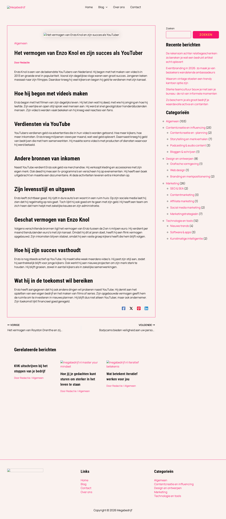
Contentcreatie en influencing (185, 127)
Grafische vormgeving (184, 164)
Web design (177, 170)
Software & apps (180, 232)
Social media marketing (185, 207)
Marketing (172, 183)
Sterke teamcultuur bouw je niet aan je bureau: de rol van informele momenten (191, 91)
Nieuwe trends (179, 226)
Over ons (86, 492)
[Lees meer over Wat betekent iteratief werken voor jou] (127, 364)
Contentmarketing (182, 195)
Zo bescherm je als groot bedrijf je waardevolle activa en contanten (187, 102)
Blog (83, 484)
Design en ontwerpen (180, 159)
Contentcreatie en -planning (188, 133)
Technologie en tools (179, 221)
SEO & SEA (177, 188)
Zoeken (170, 28)
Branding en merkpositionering (190, 176)
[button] (106, 7)
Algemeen (20, 43)
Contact (86, 488)
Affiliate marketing (182, 201)
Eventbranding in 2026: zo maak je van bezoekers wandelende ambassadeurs (190, 70)
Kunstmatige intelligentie (186, 238)
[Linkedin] (146, 308)
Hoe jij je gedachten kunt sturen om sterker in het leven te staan (78, 379)
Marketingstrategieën (184, 214)
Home (84, 480)
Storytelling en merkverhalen (189, 139)
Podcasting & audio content (188, 145)
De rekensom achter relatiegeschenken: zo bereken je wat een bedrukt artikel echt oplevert (192, 57)
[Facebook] (123, 308)
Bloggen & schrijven (183, 152)
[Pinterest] (139, 308)
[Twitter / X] (131, 308)
